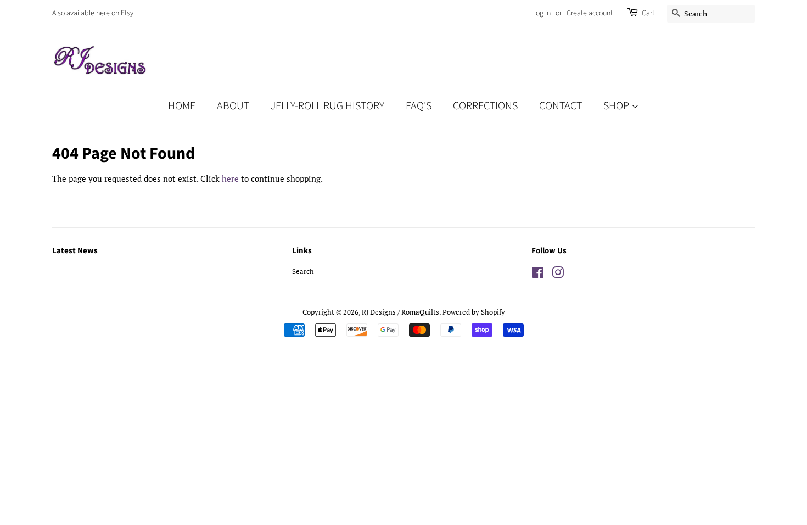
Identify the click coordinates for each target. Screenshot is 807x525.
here (230, 178)
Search (303, 271)
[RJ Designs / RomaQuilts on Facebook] (537, 275)
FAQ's (418, 106)
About (233, 106)
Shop (617, 106)
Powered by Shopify (473, 312)
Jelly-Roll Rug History (327, 106)
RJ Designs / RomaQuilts (400, 312)
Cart (648, 13)
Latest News (75, 250)
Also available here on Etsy (92, 13)
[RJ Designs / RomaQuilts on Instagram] (558, 275)
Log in (541, 13)
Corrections (485, 106)
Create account (590, 13)
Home (181, 106)
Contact (560, 106)
